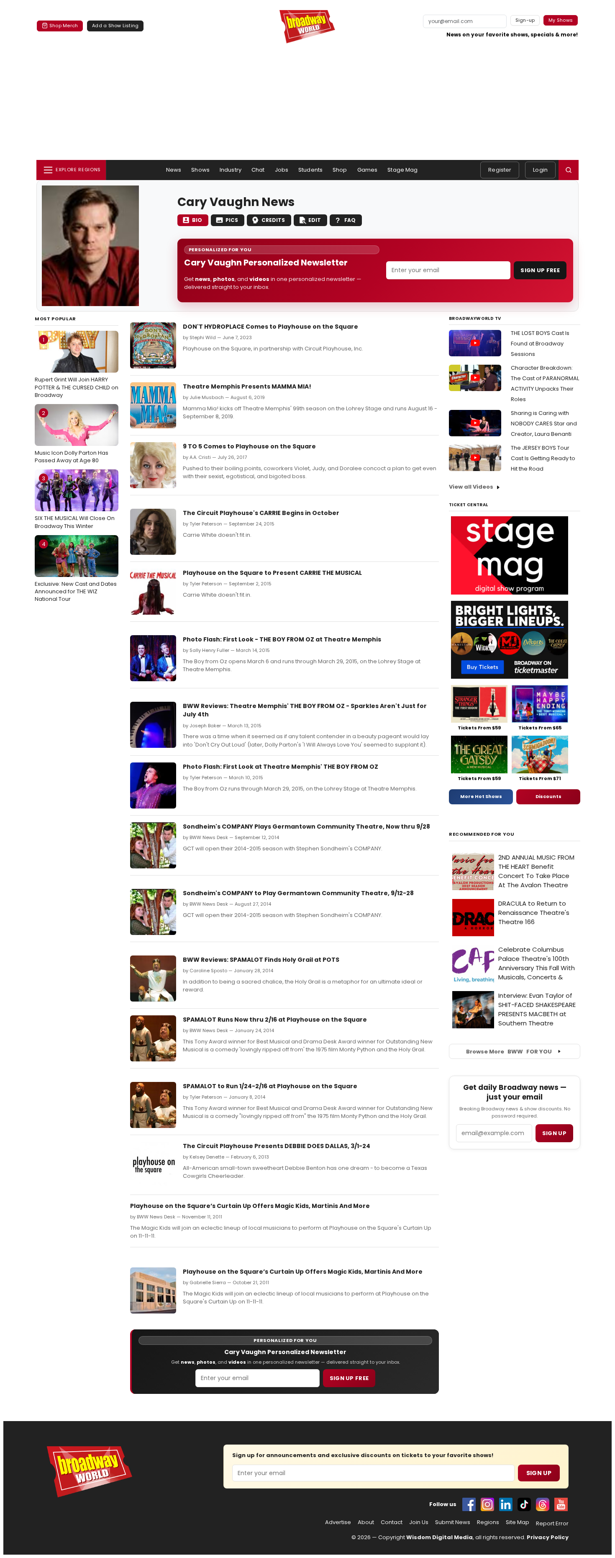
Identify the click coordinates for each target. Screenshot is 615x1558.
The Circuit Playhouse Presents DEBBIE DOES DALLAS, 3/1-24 (276, 1146)
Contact (391, 1522)
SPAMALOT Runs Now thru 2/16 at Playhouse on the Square (275, 1019)
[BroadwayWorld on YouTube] (561, 1504)
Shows (200, 170)
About (366, 1522)
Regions (488, 1522)
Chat (258, 170)
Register (499, 170)
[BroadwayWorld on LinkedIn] (505, 1504)
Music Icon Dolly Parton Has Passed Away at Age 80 (71, 436)
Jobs (282, 170)
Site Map (517, 1522)
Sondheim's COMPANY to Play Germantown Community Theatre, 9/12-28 (298, 893)
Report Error (552, 1523)
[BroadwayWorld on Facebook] (469, 1504)
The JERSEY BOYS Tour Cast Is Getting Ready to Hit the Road (543, 458)
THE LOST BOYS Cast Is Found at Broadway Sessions (540, 343)
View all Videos (471, 487)
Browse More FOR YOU (509, 1052)
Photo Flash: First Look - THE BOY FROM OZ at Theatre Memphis (282, 639)
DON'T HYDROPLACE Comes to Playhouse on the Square (270, 326)
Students (310, 170)
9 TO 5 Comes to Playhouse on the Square (249, 446)
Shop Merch (63, 25)
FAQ (350, 220)
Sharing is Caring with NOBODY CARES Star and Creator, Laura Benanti (544, 423)
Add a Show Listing (115, 25)
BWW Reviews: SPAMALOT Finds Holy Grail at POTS (261, 959)
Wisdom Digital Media (439, 1537)
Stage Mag (402, 170)
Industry (230, 170)
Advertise (338, 1522)
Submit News (452, 1522)
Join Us (418, 1522)
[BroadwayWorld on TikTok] (524, 1504)
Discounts (548, 796)
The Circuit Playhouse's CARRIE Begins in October (261, 513)
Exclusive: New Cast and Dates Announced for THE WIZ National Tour (76, 571)
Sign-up (525, 20)
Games (367, 170)
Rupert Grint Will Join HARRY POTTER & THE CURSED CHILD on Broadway (76, 367)
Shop (340, 170)
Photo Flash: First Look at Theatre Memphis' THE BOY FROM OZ (280, 766)
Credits (273, 220)
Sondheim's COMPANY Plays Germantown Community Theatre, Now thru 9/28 (306, 826)
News (174, 170)
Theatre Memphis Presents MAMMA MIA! (247, 386)
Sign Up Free (540, 270)
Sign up (554, 1133)
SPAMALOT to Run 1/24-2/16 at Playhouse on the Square (270, 1086)
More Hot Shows (481, 796)
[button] (569, 170)
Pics (232, 220)
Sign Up (538, 1473)
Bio (197, 220)
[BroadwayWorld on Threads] (542, 1504)
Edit (314, 220)
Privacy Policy (548, 1537)
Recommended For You (482, 834)
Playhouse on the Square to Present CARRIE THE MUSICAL (272, 573)
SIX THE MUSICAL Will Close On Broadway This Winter (75, 502)
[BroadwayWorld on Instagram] (487, 1504)
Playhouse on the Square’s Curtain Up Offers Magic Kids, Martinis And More (250, 1206)
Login (540, 170)
